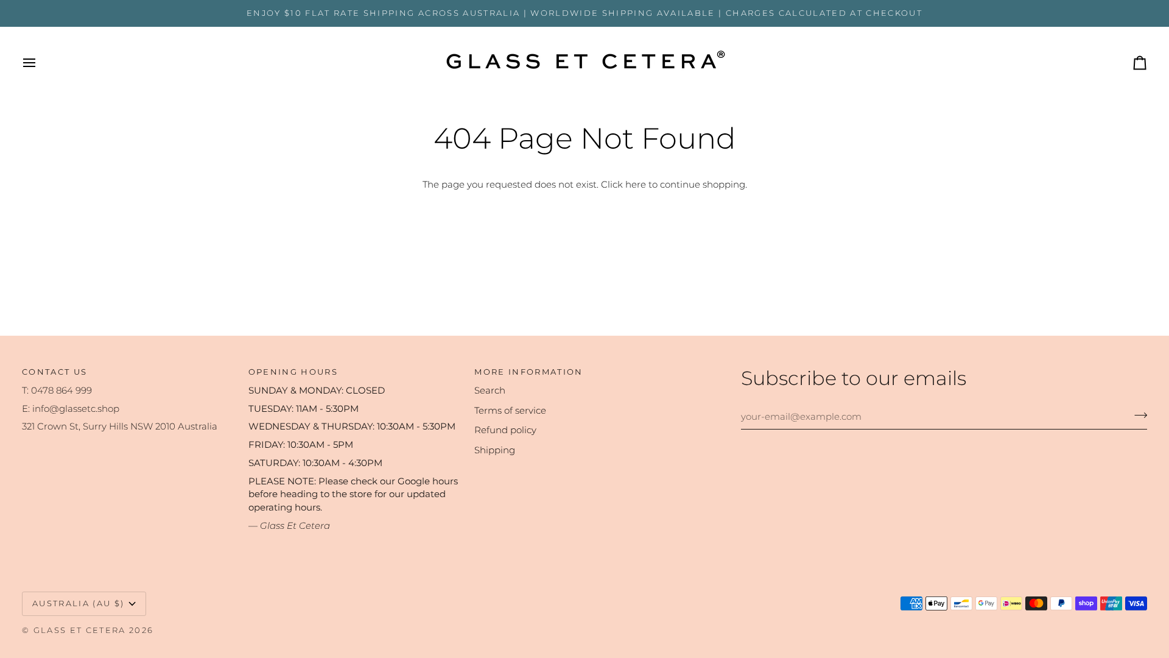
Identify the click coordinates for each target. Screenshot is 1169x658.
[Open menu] (40, 63)
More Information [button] (528, 372)
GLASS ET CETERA (79, 630)
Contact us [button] (54, 372)
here (635, 184)
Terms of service (510, 410)
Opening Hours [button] (293, 372)
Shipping (494, 450)
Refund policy (505, 430)
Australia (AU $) (78, 603)
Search (489, 390)
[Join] (1137, 415)
